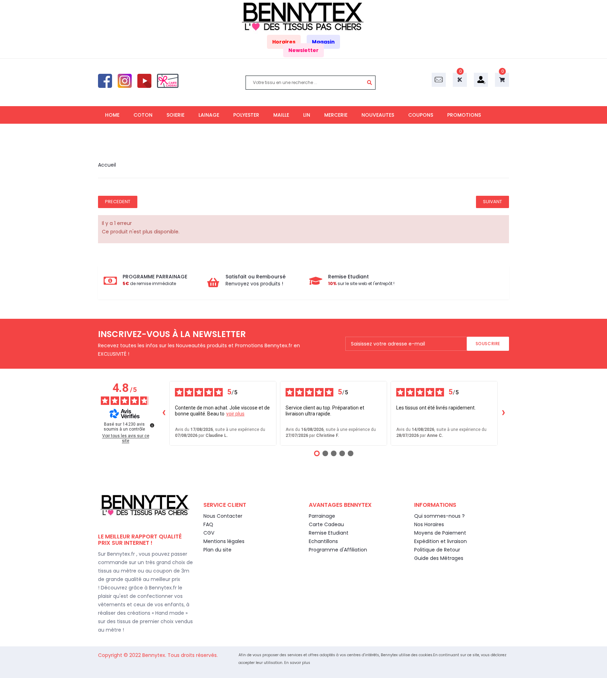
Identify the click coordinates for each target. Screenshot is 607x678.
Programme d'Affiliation (338, 549)
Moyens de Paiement (440, 532)
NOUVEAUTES (377, 114)
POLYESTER (246, 114)
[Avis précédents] (164, 413)
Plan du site (217, 549)
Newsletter (303, 50)
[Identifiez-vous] (481, 79)
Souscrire (488, 344)
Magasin (323, 41)
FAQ (208, 524)
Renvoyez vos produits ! (254, 283)
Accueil (107, 164)
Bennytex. (155, 655)
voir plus (235, 414)
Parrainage (322, 515)
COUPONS (420, 114)
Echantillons (323, 541)
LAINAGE (208, 114)
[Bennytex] (303, 16)
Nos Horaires (429, 524)
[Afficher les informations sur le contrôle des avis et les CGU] (152, 425)
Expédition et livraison (440, 541)
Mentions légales (223, 541)
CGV (208, 532)
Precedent (117, 201)
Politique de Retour (437, 549)
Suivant (492, 201)
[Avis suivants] (503, 413)
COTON (142, 114)
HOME (112, 114)
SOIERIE (175, 114)
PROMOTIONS (464, 114)
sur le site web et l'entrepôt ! (361, 283)
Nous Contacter (222, 515)
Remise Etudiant (328, 532)
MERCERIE (335, 114)
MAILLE (281, 114)
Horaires (283, 41)
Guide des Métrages (438, 558)
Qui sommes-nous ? (439, 515)
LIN (306, 114)
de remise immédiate (149, 283)
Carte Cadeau (326, 524)
